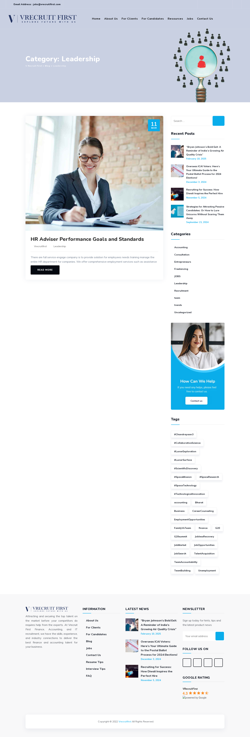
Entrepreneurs (182, 261)
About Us (111, 19)
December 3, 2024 (196, 182)
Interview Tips (95, 668)
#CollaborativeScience (187, 442)
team (177, 297)
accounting (180, 502)
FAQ (89, 675)
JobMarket (180, 545)
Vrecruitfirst (40, 246)
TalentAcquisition (204, 553)
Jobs (190, 19)
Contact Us (205, 19)
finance (203, 528)
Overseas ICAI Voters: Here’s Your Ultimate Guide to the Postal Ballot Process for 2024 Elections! (203, 172)
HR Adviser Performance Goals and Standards (87, 239)
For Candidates (153, 19)
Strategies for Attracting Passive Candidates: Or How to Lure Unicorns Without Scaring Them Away (205, 212)
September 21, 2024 (197, 222)
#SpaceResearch (209, 476)
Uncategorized (182, 312)
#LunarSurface (183, 459)
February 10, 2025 (196, 158)
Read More (45, 269)
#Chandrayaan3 (183, 434)
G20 (217, 528)
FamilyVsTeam (182, 528)
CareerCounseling (203, 510)
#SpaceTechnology (185, 485)
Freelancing (181, 268)
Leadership (60, 246)
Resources (175, 19)
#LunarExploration (185, 451)
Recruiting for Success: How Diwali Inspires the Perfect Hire (204, 191)
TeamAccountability (185, 562)
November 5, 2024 (196, 197)
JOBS (177, 276)
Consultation (181, 254)
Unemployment (207, 570)
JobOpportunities (204, 545)
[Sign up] (219, 636)
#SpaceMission (183, 476)
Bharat (199, 502)
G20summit (180, 536)
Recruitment (181, 290)
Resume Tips (94, 662)
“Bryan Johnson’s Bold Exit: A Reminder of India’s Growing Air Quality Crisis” (205, 150)
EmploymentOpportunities (189, 519)
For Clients (130, 19)
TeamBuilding (182, 570)
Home (96, 19)
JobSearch (180, 553)
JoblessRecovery (204, 536)
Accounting (181, 247)
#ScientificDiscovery (186, 468)
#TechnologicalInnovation (189, 493)
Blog (89, 641)
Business (179, 510)
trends (178, 305)
